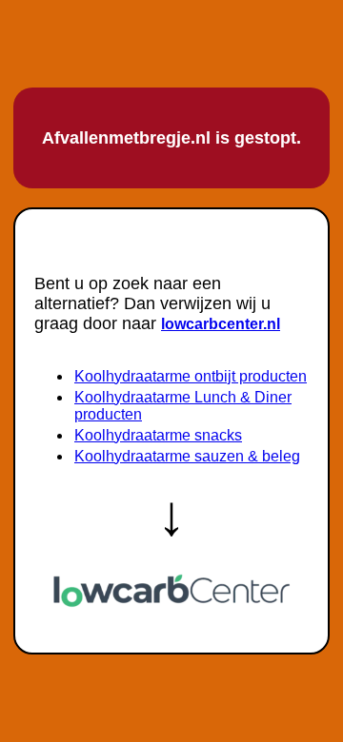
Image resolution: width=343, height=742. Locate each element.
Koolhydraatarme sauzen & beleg (187, 456)
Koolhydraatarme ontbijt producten (190, 376)
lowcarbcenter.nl (220, 324)
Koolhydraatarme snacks (158, 435)
